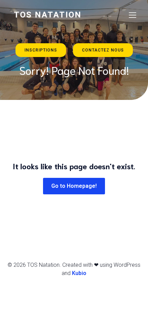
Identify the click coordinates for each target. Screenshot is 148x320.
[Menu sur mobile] (132, 15)
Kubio (79, 273)
